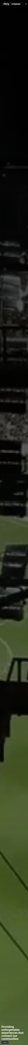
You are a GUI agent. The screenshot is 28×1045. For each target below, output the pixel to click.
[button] (25, 3)
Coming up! (5, 1042)
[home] (11, 3)
